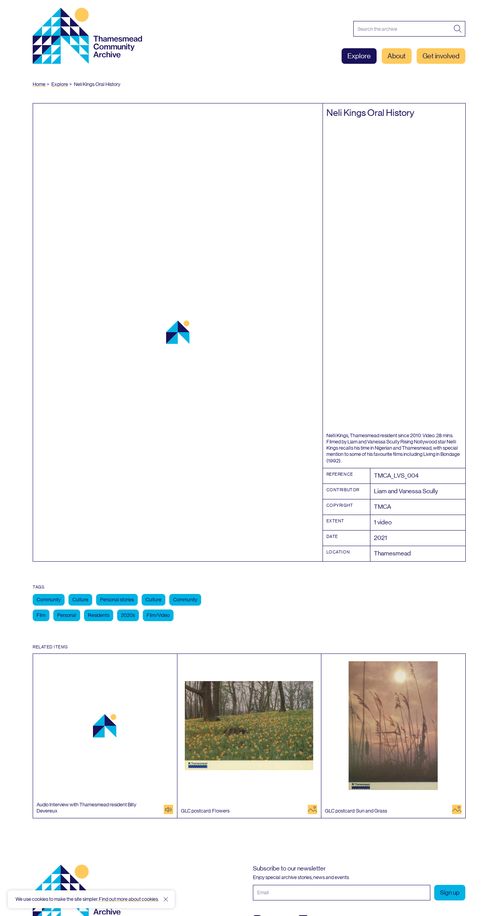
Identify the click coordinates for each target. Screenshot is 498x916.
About (397, 56)
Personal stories (117, 599)
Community (49, 599)
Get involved (441, 56)
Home (39, 84)
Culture (80, 599)
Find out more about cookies (128, 899)
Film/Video (158, 615)
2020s (128, 615)
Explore (359, 56)
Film (41, 615)
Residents (98, 615)
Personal (66, 615)
